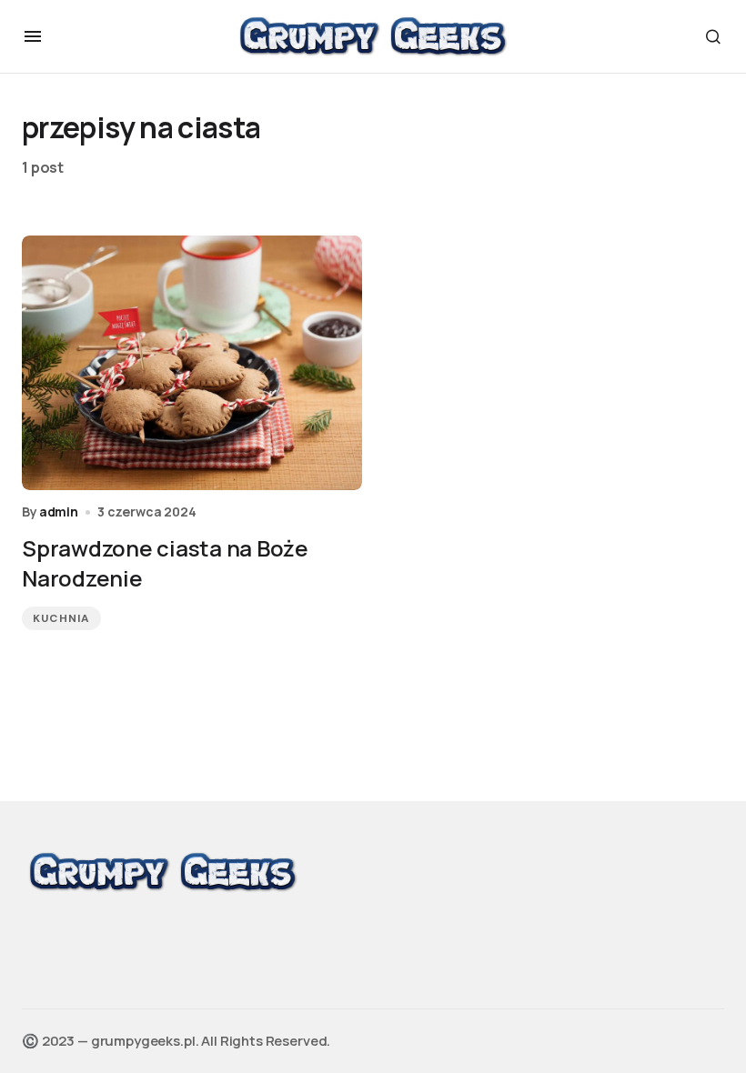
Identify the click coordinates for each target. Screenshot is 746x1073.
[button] (33, 36)
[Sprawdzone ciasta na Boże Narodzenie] (192, 363)
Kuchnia (61, 618)
